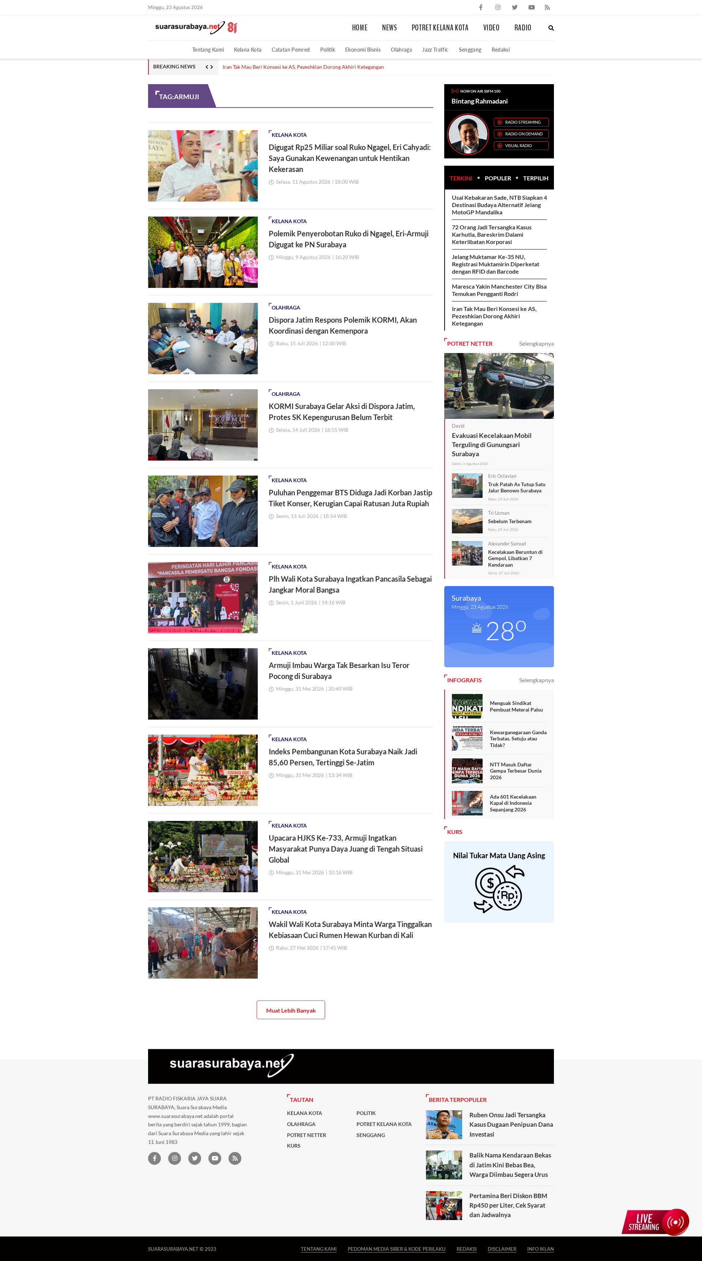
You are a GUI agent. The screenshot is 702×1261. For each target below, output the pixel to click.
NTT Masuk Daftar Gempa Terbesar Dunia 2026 (515, 770)
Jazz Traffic (435, 49)
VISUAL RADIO (518, 145)
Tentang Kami (208, 49)
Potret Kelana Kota (440, 28)
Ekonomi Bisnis (363, 49)
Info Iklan (540, 1248)
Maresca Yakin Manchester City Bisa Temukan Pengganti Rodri (499, 290)
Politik (327, 49)
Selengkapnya (536, 343)
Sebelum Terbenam (510, 521)
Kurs (294, 1146)
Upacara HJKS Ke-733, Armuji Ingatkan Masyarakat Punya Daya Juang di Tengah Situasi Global (346, 848)
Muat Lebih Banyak (291, 1010)
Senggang (470, 49)
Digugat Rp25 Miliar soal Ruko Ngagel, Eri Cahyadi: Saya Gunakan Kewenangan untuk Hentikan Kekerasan (350, 158)
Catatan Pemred (291, 49)
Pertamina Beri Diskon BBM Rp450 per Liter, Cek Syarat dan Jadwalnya (508, 1205)
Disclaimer (502, 1248)
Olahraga (401, 49)
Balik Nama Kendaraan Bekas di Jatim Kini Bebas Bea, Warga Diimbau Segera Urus (510, 1164)
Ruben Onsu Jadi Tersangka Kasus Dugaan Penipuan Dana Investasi (511, 1124)
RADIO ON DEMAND (524, 133)
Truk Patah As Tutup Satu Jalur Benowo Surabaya (517, 487)
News (389, 28)
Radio (523, 28)
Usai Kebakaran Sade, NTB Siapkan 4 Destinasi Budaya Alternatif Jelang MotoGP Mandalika (499, 204)
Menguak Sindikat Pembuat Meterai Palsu (516, 706)
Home (360, 28)
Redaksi (501, 49)
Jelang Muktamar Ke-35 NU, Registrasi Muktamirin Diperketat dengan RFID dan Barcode (495, 264)
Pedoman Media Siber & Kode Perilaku (397, 1248)
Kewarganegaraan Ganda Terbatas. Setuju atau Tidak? (518, 738)
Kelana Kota (247, 49)
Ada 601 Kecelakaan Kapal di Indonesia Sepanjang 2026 (513, 802)
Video (491, 28)
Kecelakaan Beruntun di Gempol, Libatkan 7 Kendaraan (515, 558)
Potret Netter (306, 1135)
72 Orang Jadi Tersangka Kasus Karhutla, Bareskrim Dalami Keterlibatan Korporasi (492, 234)
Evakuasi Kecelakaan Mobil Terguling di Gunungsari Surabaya (492, 444)
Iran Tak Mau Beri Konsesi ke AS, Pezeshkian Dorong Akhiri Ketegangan (303, 67)
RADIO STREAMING (523, 122)
